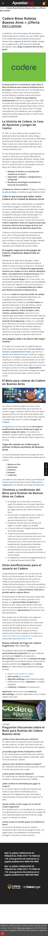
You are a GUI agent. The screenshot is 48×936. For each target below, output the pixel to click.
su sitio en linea (9, 192)
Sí (2, 933)
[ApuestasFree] (23, 3)
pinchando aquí (39, 365)
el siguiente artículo (35, 607)
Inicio (2, 8)
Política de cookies (23, 928)
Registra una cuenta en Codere (20, 673)
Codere (21, 573)
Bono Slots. (27, 638)
